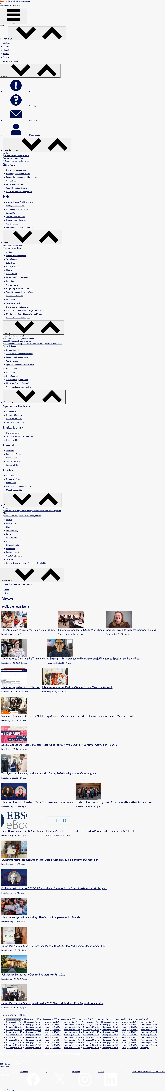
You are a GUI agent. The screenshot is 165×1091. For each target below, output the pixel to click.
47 (130, 1032)
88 (149, 1045)
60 (72, 1037)
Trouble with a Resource (15, 216)
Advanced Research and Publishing (19, 353)
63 (130, 1037)
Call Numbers (11, 273)
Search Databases (13, 461)
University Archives (14, 419)
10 (32, 1022)
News (8, 541)
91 (52, 1047)
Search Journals (12, 458)
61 (91, 1037)
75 (52, 1042)
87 (130, 1045)
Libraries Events (12, 545)
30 (110, 1027)
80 (149, 1042)
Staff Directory (12, 530)
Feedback (33, 120)
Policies (9, 519)
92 (72, 1047)
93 (91, 1047)
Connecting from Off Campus (17, 209)
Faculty (6, 46)
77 (91, 1042)
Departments (11, 538)
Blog (8, 527)
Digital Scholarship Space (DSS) (18, 307)
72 (149, 1040)
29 (91, 1027)
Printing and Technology (15, 206)
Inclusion (9, 534)
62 (110, 1037)
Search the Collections (15, 422)
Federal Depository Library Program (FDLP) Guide (26, 563)
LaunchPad (10, 299)
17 (14, 1024)
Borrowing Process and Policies (18, 173)
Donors (6, 57)
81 (14, 1045)
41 (14, 1032)
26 (33, 1027)
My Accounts (34, 135)
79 (130, 1042)
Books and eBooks (13, 454)
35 (52, 1029)
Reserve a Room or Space (16, 255)
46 (110, 1032)
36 (72, 1029)
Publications (11, 523)
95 (130, 1047)
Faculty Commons (13, 266)
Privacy (141, 1071)
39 (130, 1029)
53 (91, 1035)
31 (130, 1027)
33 (14, 1029)
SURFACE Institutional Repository (19, 436)
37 (91, 1029)
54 (110, 1035)
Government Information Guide (18, 486)
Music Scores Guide (14, 490)
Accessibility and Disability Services (20, 202)
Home (6, 589)
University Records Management (19, 191)
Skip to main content (23, 1)
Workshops (10, 372)
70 (110, 1040)
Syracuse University (11, 61)
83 (52, 1045)
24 (149, 1024)
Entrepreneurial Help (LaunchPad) (19, 227)
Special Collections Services (17, 188)
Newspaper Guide (13, 479)
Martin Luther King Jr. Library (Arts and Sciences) (25, 314)
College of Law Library (15, 296)
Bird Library (11, 281)
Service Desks (11, 213)
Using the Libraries (11, 150)
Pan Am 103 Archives (14, 415)
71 (130, 1040)
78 (110, 1042)
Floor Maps (10, 270)
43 (52, 1032)
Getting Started (12, 350)
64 (149, 1037)
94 (110, 1047)
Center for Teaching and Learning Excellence (23, 310)
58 (33, 1037)
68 (72, 1040)
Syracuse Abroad (13, 303)
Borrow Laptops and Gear (16, 170)
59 (52, 1037)
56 (149, 1035)
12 (71, 1022)
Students (6, 43)
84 (72, 1045)
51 (52, 1035)
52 (72, 1035)
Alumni (6, 50)
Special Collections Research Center (20, 292)
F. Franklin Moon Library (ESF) (18, 318)
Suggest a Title (12, 465)
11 (51, 1022)
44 (72, 1032)
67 (52, 1040)
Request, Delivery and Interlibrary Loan (21, 177)
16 (148, 1022)
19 (52, 1024)
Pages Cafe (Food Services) (17, 277)
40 (149, 1029)
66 (33, 1040)
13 (90, 1022)
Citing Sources (12, 376)
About (6, 505)
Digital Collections (13, 433)
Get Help (32, 106)
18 (33, 1024)
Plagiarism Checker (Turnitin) (17, 383)
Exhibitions (10, 263)
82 (33, 1045)
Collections (8, 402)
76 (72, 1042)
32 (149, 1027)
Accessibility (149, 1071)
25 (14, 1027)
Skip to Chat (13, 1)
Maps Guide (11, 483)
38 (110, 1029)
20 (72, 1024)
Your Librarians (12, 224)
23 (130, 1024)
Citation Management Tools (17, 379)
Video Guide (11, 475)
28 (72, 1027)
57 (14, 1037)
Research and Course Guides (17, 357)
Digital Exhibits (12, 440)
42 (33, 1032)
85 (91, 1045)
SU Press (9, 559)
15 (128, 1022)
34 (33, 1029)
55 (130, 1035)
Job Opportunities (13, 552)
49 (14, 1035)
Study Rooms (11, 259)
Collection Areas (12, 411)
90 (33, 1047)
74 (33, 1042)
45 (91, 1032)
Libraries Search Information (17, 220)
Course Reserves (12, 181)
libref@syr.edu (4, 1066)
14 (109, 1022)
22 (110, 1024)
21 (91, 1024)
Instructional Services (14, 184)
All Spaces (10, 252)
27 (52, 1027)
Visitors (6, 53)
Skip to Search (4, 1)
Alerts (31, 91)
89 (14, 1047)
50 (33, 1035)
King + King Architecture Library (19, 288)
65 (14, 1040)
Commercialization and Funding (18, 387)
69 (91, 1040)
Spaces (7, 242)
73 (14, 1042)
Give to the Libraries (14, 556)
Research (7, 333)
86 (110, 1045)
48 (149, 1032)
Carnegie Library (12, 285)
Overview (10, 450)
